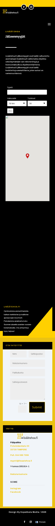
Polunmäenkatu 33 (19, 446)
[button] (27, 156)
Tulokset (31, 98)
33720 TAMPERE (18, 450)
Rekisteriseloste (18, 474)
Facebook (15, 492)
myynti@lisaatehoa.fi (21, 461)
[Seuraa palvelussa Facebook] (24, 7)
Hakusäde (11, 98)
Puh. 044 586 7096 (19, 455)
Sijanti (10, 87)
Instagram (15, 488)
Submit (37, 407)
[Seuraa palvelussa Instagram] (31, 7)
